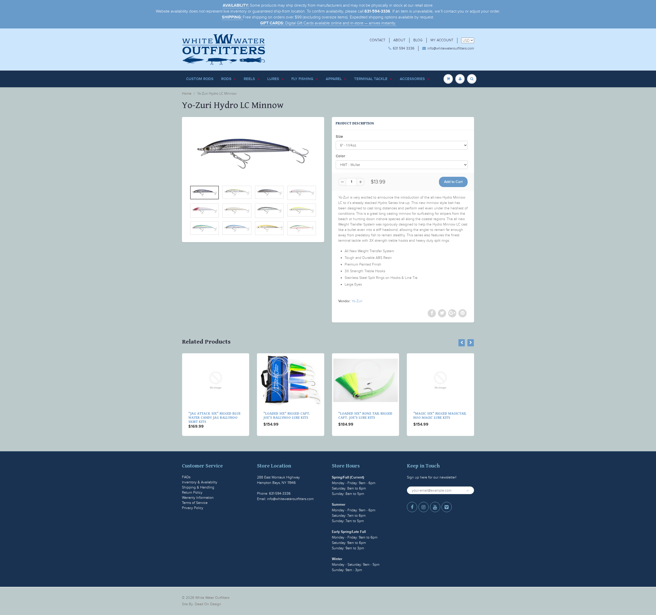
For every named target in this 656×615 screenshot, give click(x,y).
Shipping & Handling (198, 487)
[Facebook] (412, 507)
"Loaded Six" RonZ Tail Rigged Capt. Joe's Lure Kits (291, 416)
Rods (226, 79)
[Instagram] (423, 507)
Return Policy (192, 492)
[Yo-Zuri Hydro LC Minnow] (253, 152)
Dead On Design (208, 604)
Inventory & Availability (199, 482)
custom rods (199, 79)
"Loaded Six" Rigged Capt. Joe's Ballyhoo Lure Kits (212, 416)
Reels (249, 79)
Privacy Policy (192, 508)
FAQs (186, 477)
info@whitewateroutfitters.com (450, 48)
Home (186, 93)
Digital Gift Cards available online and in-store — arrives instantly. (328, 23)
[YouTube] (435, 507)
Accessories (412, 79)
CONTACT (377, 40)
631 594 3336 (403, 48)
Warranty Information (198, 497)
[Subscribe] (467, 490)
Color (340, 156)
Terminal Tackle (370, 79)
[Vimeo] (447, 507)
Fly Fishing (302, 79)
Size (339, 137)
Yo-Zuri (357, 301)
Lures (273, 79)
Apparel (334, 79)
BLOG (418, 40)
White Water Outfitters (212, 598)
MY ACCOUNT (441, 40)
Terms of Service (195, 503)
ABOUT (399, 40)
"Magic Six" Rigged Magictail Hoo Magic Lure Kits (365, 416)
